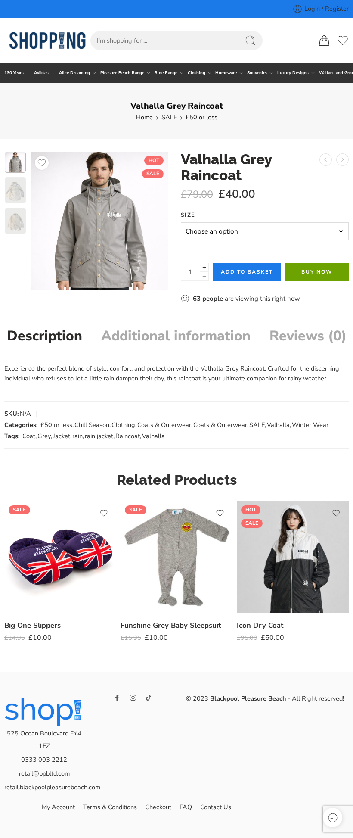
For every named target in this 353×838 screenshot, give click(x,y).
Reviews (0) (308, 336)
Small (27, 574)
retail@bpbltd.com (44, 773)
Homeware (226, 72)
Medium (28, 587)
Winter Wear (310, 425)
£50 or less (201, 117)
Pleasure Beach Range (122, 72)
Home (144, 117)
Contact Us (215, 807)
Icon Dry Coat (260, 625)
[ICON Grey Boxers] (325, 159)
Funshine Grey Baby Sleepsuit (171, 625)
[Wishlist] (42, 163)
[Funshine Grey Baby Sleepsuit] (176, 557)
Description (44, 336)
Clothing (196, 72)
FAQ (186, 807)
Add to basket (247, 271)
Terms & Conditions (110, 807)
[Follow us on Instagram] (133, 697)
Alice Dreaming (74, 72)
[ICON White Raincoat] (342, 159)
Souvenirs (257, 72)
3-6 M (144, 572)
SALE (169, 117)
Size (10, 563)
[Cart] (324, 40)
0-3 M (144, 559)
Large (28, 600)
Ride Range (166, 72)
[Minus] (204, 276)
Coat (28, 436)
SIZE (243, 548)
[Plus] (204, 267)
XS (260, 559)
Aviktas (41, 72)
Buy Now (316, 271)
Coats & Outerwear (164, 425)
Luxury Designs (293, 72)
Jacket (61, 436)
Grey (44, 436)
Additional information (176, 336)
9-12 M (144, 598)
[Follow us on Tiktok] (149, 698)
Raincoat (127, 436)
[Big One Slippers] (60, 557)
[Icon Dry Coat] (293, 557)
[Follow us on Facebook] (117, 697)
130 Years (14, 72)
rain (77, 436)
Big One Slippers (32, 625)
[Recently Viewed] (332, 817)
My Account (58, 807)
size (188, 215)
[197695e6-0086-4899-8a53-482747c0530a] (15, 162)
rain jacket (99, 436)
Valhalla (278, 425)
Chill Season (91, 425)
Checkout (158, 807)
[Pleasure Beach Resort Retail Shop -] (47, 40)
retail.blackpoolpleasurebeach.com (52, 787)
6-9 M (144, 585)
